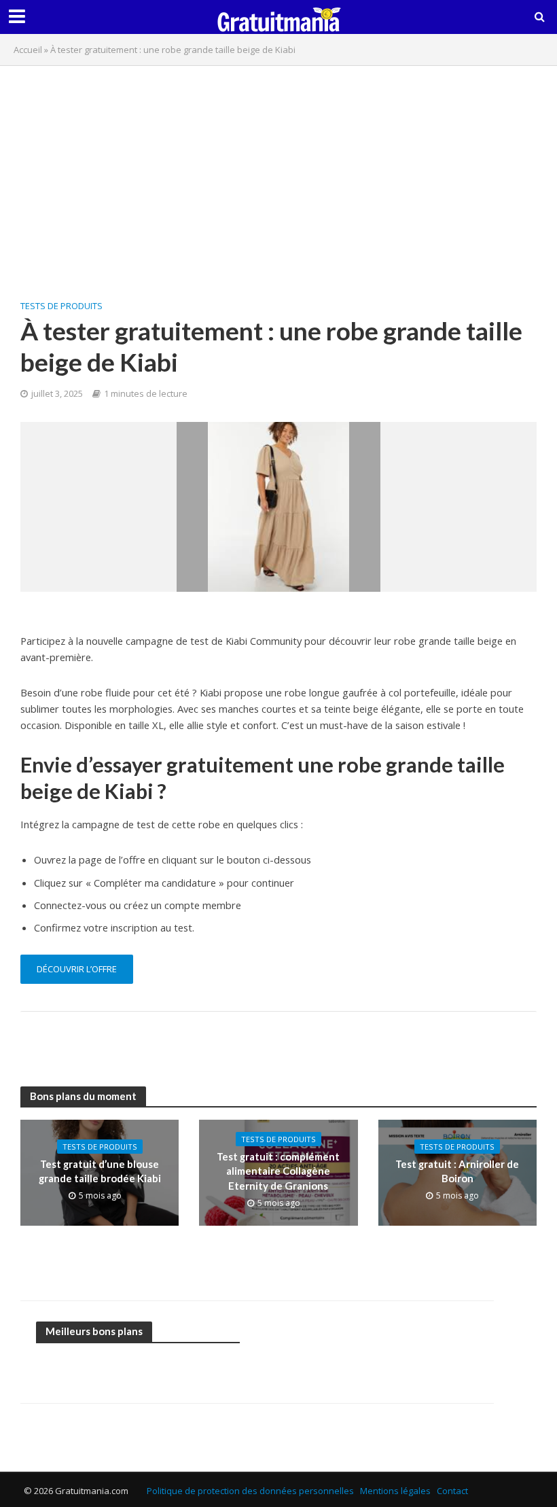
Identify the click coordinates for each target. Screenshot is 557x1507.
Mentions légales (395, 1491)
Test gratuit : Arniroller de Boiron (457, 1171)
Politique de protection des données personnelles (250, 1491)
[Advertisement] (278, 174)
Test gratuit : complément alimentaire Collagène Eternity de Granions (278, 1171)
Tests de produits (61, 306)
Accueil (28, 49)
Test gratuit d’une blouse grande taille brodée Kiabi (100, 1171)
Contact (452, 1491)
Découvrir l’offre (77, 969)
